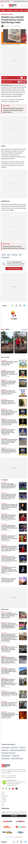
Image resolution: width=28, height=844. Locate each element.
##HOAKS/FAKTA (5, 257)
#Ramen (4, 254)
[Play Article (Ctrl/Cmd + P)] (19, 82)
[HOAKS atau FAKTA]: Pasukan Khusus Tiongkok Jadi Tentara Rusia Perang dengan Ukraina (13, 110)
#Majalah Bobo (16, 755)
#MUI (20, 254)
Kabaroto (3, 10)
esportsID (16, 10)
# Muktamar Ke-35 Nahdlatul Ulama (17, 750)
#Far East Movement (6, 755)
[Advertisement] (14, 61)
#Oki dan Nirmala (5, 758)
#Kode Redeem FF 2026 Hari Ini (8, 753)
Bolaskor (9, 10)
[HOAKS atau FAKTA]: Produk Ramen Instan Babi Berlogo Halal (12, 20)
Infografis (4, 801)
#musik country (14, 747)
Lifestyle (4, 797)
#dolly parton (22, 747)
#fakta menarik (5, 750)
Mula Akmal (6, 26)
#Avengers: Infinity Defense (17, 758)
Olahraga (4, 799)
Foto (3, 803)
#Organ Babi (14, 254)
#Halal (8, 254)
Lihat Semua (24, 329)
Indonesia (4, 14)
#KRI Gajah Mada (5, 747)
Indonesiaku (5, 796)
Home (3, 792)
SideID (21, 10)
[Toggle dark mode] (25, 5)
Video (3, 805)
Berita (11, 14)
